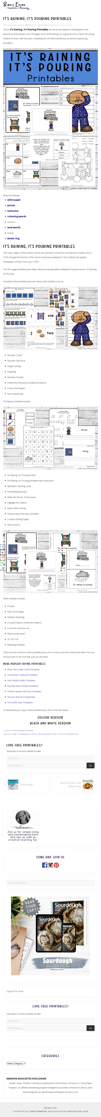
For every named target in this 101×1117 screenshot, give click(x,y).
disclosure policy (64, 25)
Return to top (50, 1108)
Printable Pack (72, 734)
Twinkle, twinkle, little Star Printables (24, 691)
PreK (54, 734)
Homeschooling (18, 730)
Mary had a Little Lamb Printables (23, 669)
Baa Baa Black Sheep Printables (22, 685)
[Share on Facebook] (2, 547)
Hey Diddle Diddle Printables (21, 680)
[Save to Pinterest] (2, 557)
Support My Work (14, 991)
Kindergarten (24, 734)
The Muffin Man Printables (20, 702)
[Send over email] (2, 563)
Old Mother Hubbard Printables (22, 674)
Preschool (61, 734)
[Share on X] (2, 552)
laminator (13, 210)
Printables (29, 730)
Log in (85, 1111)
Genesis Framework (38, 1111)
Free (9, 734)
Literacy (34, 734)
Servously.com (74, 1111)
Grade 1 (15, 734)
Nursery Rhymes (44, 734)
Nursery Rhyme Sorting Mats (21, 696)
